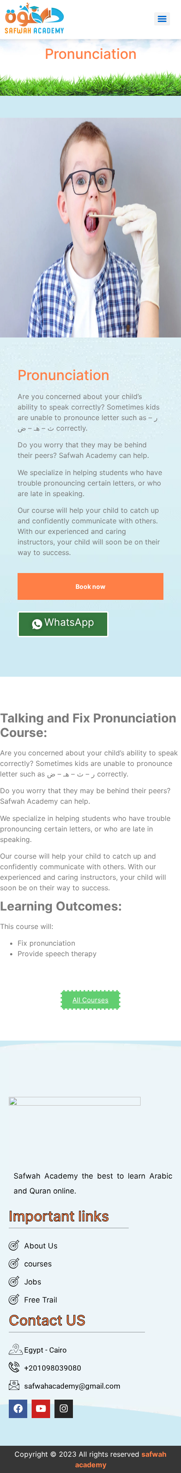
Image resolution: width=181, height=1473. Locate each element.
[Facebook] (18, 1409)
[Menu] (162, 18)
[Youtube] (41, 1409)
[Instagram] (63, 1409)
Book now (90, 586)
